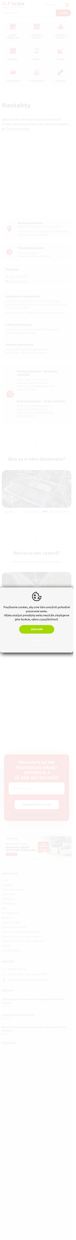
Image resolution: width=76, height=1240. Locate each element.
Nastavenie (36, 641)
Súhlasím (37, 629)
